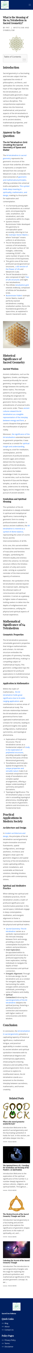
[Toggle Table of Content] (23, 59)
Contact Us (9, 1330)
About (7, 1326)
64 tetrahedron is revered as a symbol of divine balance (16, 528)
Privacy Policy (10, 1340)
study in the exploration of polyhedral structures (18, 750)
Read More (12, 1141)
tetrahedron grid (22, 285)
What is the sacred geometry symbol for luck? (13, 1123)
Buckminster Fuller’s (14, 295)
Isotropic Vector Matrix (18, 235)
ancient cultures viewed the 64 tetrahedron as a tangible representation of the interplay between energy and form (16, 414)
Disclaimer (9, 1346)
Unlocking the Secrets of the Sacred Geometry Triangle (16, 1261)
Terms (7, 1343)
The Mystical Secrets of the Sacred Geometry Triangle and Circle (16, 1215)
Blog (6, 1323)
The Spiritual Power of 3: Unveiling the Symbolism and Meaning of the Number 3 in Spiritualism (16, 1167)
